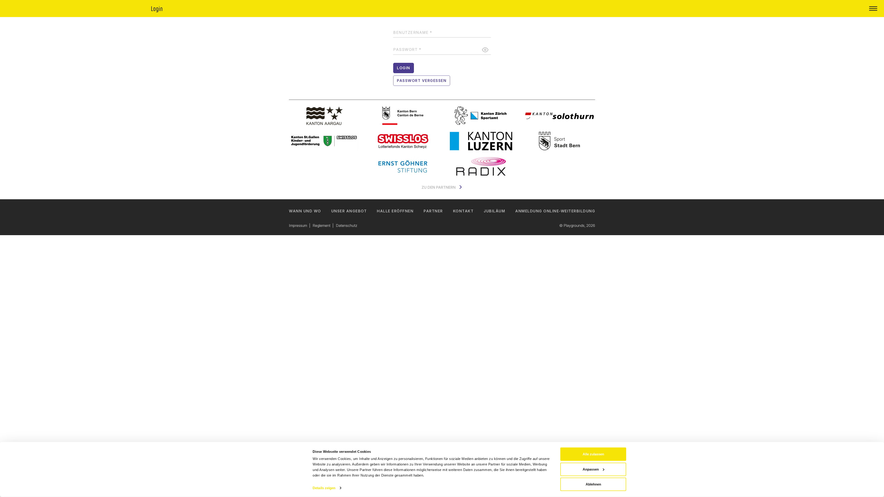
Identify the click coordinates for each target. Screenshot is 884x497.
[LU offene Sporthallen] (481, 141)
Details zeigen (324, 488)
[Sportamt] (481, 116)
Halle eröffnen (395, 211)
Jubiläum (494, 211)
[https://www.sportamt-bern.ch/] (559, 141)
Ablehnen (593, 484)
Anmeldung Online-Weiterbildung (555, 211)
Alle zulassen (593, 454)
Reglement (321, 225)
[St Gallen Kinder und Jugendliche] (324, 141)
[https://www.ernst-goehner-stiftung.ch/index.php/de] (403, 166)
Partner (433, 211)
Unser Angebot (349, 211)
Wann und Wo (305, 211)
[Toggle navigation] (873, 8)
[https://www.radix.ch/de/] (481, 166)
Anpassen (591, 469)
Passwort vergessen (421, 80)
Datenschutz (346, 225)
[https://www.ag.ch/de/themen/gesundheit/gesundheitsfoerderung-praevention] (324, 116)
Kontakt (463, 211)
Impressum (298, 225)
